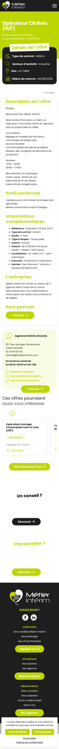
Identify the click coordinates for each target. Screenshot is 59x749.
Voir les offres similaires (24, 380)
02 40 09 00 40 (14, 351)
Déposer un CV (30, 649)
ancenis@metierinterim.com (22, 355)
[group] (24, 437)
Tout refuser (43, 732)
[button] (48, 93)
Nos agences (29, 713)
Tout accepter (17, 732)
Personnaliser (29, 738)
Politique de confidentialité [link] (29, 742)
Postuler (18, 315)
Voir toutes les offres (28, 466)
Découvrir (24, 521)
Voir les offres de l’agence (26, 376)
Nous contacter (29, 676)
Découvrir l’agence (21, 371)
